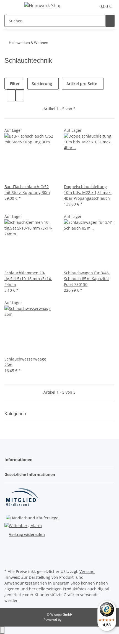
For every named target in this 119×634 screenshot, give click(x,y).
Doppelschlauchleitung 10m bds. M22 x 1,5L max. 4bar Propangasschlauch (88, 192)
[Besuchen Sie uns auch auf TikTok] (8, 561)
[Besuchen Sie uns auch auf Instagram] (8, 555)
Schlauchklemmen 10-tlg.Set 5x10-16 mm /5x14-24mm (28, 278)
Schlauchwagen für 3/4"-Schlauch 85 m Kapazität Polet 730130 (87, 278)
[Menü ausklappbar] (11, 6)
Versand (87, 571)
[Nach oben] (2, 630)
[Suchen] (110, 21)
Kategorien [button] (15, 413)
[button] (92, 6)
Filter (14, 83)
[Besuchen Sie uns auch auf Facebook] (8, 548)
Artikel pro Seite (81, 83)
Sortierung (42, 83)
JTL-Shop (69, 619)
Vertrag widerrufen (27, 534)
